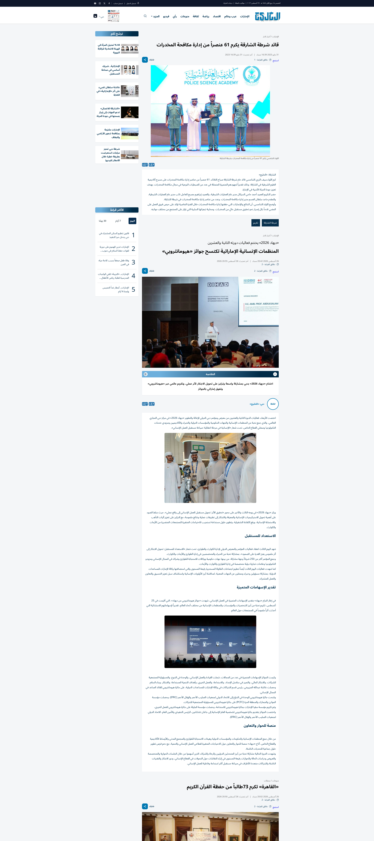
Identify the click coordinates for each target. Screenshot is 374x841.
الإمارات (244, 16)
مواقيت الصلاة (240, 3)
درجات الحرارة (228, 3)
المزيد (156, 16)
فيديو (166, 16)
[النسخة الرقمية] (114, 17)
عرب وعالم (230, 16)
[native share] (145, 60)
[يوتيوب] (95, 3)
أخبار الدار (266, 36)
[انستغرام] (100, 3)
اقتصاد (217, 16)
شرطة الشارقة (270, 222)
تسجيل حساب (118, 3)
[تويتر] (104, 3)
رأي (175, 16)
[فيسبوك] (109, 3)
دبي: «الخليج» (257, 404)
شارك (151, 59)
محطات (267, 781)
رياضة (205, 16)
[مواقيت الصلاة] (95, 16)
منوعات (184, 16)
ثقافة (196, 16)
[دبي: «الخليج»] (273, 404)
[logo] (267, 17)
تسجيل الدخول (131, 3)
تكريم (255, 222)
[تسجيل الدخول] (138, 3)
